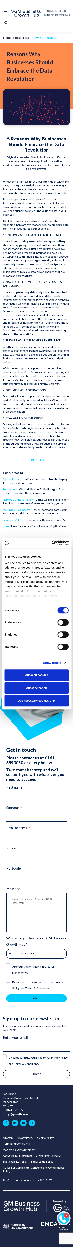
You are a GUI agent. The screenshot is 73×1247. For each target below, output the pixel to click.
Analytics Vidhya (13, 519)
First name (14, 787)
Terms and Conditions (16, 1143)
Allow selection (36, 688)
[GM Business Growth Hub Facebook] (6, 1123)
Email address (16, 828)
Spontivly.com (11, 479)
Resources (22, 37)
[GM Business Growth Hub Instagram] (32, 1123)
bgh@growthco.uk (17, 1114)
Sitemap (8, 1137)
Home (7, 37)
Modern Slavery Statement (19, 1149)
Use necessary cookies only (36, 700)
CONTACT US (37, 460)
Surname (13, 807)
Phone (11, 848)
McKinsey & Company (16, 509)
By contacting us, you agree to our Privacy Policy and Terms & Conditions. (37, 985)
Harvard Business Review (18, 499)
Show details (52, 662)
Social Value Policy (42, 1161)
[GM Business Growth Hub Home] (27, 13)
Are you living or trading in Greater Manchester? (33, 969)
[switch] (63, 622)
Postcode (13, 868)
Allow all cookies (36, 675)
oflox (6, 526)
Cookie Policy (45, 1137)
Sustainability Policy (15, 1161)
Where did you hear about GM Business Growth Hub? (36, 941)
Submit (37, 998)
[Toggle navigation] (6, 13)
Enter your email (15, 1037)
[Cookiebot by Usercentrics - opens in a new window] (52, 543)
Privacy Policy (25, 1137)
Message (13, 888)
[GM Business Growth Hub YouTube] (23, 1123)
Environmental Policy (48, 1155)
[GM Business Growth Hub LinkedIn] (15, 1123)
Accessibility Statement (17, 1155)
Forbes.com (10, 489)
